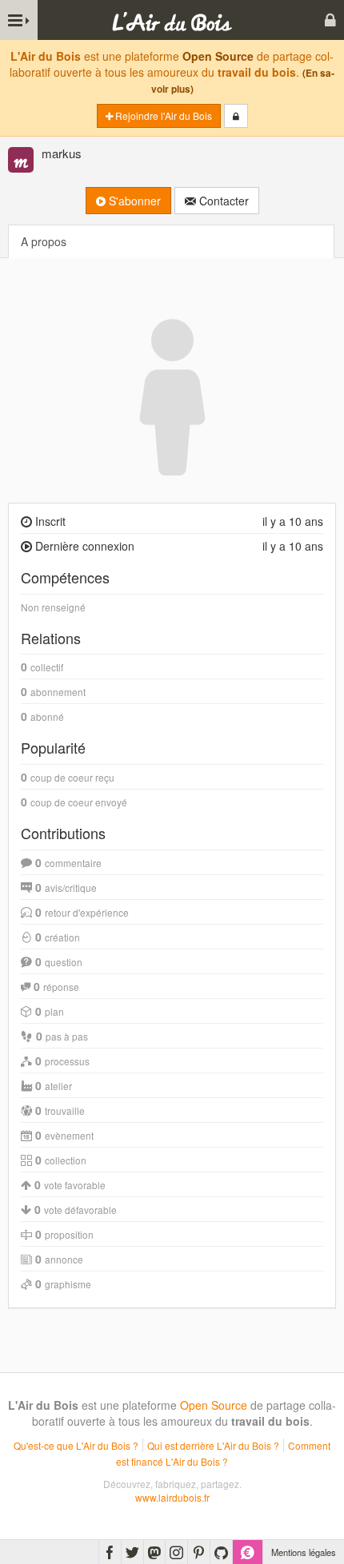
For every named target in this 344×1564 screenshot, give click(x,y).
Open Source (218, 56)
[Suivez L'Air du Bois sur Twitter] (132, 1552)
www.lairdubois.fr (172, 1497)
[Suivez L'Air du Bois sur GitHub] (221, 1552)
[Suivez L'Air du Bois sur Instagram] (176, 1552)
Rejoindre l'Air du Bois (162, 115)
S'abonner (133, 201)
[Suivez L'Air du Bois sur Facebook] (110, 1552)
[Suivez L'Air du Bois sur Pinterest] (199, 1552)
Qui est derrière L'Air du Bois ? (213, 1445)
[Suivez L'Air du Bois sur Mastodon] (154, 1552)
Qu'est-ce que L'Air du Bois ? (76, 1445)
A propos (43, 241)
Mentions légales (303, 1552)
